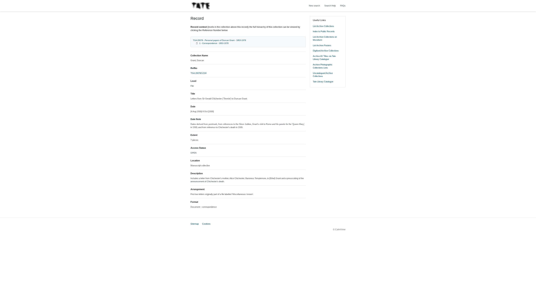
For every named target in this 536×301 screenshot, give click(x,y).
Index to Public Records (324, 31)
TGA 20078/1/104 (198, 73)
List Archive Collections (323, 26)
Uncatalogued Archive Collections (323, 74)
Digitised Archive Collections (326, 50)
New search (314, 5)
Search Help (330, 5)
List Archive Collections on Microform (325, 38)
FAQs (342, 5)
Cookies (206, 224)
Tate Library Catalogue (323, 81)
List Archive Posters (322, 45)
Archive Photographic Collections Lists (322, 66)
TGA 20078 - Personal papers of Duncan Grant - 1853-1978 (219, 40)
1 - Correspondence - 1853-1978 (213, 43)
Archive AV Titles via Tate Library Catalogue (324, 57)
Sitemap (195, 224)
